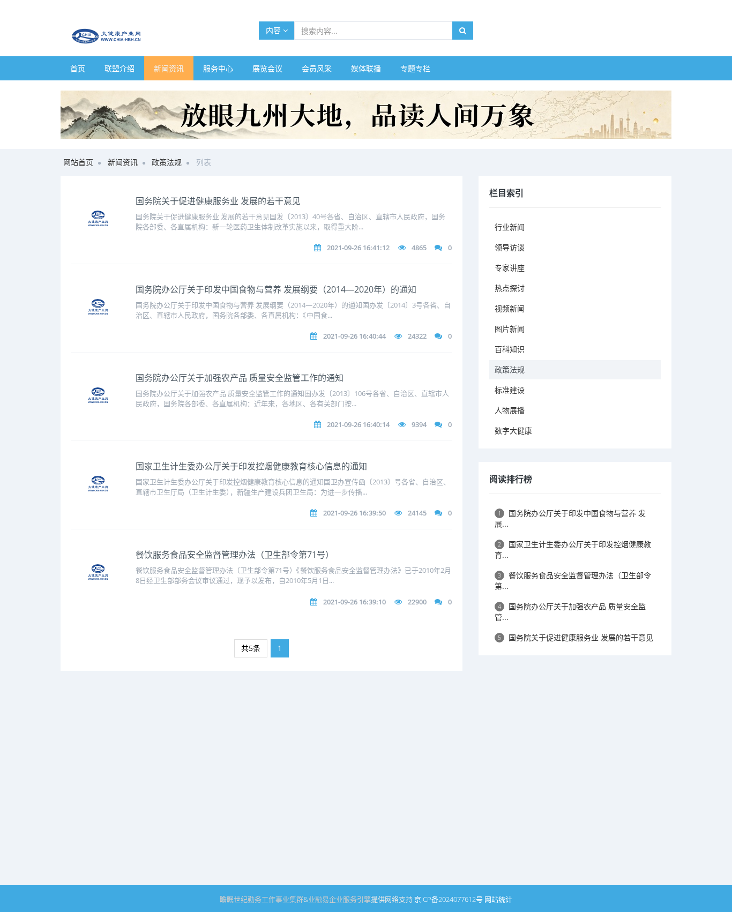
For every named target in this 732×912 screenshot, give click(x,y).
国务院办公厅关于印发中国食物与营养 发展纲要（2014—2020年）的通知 (276, 289)
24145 (417, 513)
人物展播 (510, 410)
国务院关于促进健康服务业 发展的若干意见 (218, 201)
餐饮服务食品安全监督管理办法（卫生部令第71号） (235, 554)
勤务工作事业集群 (275, 899)
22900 (417, 602)
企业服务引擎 (350, 899)
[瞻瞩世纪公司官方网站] (366, 114)
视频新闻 (510, 308)
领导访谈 (510, 247)
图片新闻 (510, 329)
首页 (77, 68)
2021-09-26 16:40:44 (354, 336)
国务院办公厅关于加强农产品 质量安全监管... (570, 611)
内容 (274, 30)
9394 (419, 424)
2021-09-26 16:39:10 (354, 602)
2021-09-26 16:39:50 (354, 513)
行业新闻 (510, 227)
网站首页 (78, 162)
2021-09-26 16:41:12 (358, 247)
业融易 (318, 899)
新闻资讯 (169, 68)
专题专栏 (415, 68)
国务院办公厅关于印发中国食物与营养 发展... (570, 518)
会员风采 (317, 68)
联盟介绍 (119, 68)
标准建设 (510, 390)
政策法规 (167, 162)
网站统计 (498, 899)
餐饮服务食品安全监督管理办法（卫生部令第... (573, 580)
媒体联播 (366, 68)
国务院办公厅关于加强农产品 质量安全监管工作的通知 (239, 378)
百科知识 (510, 349)
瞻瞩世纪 (234, 899)
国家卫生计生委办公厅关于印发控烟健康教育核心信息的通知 (251, 466)
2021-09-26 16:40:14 (358, 424)
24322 (417, 336)
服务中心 (218, 68)
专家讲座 (510, 268)
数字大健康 (513, 430)
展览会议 (267, 68)
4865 (419, 247)
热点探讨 (510, 288)
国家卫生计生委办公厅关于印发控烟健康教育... (573, 549)
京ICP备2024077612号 (448, 899)
